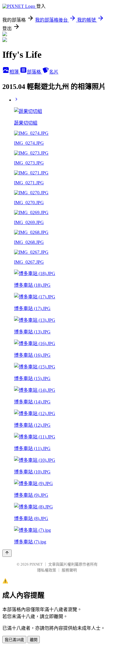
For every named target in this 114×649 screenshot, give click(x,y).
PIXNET (36, 564)
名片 (53, 71)
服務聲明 (69, 570)
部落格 (34, 71)
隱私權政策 (46, 570)
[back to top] (7, 553)
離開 (33, 640)
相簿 (14, 71)
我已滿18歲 (14, 640)
